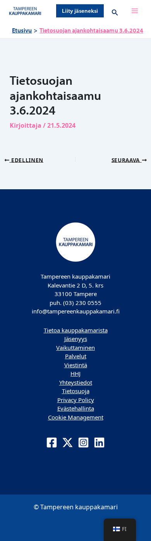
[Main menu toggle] (134, 10)
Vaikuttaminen (75, 347)
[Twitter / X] (67, 442)
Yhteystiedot (75, 382)
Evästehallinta (75, 408)
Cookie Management (75, 417)
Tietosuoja (75, 391)
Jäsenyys (75, 338)
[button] (80, 10)
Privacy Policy (75, 400)
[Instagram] (83, 442)
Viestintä (75, 365)
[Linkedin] (99, 442)
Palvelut (75, 356)
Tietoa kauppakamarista (76, 330)
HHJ (75, 373)
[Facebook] (51, 442)
